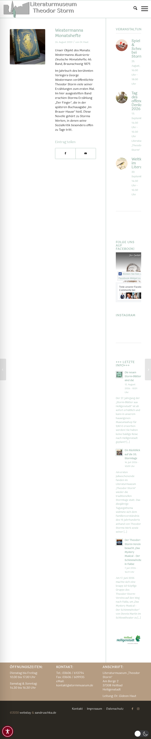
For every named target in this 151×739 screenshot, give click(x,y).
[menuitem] (133, 9)
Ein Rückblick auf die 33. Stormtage (132, 454)
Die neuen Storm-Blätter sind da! (133, 376)
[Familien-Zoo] (3, 369)
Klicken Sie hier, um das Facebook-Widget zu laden (133, 276)
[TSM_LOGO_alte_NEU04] (40, 9)
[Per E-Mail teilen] (86, 153)
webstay (25, 713)
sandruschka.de (45, 713)
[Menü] (142, 9)
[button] (141, 733)
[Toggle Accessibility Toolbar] (7, 731)
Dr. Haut (84, 42)
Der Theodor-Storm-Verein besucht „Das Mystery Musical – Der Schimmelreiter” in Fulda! (134, 552)
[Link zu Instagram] (138, 709)
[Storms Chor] (148, 369)
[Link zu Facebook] (132, 709)
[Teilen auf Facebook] (65, 153)
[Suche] (133, 9)
